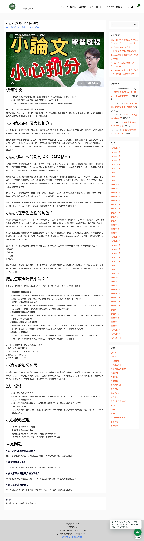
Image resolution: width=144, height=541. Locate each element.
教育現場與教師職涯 (119, 401)
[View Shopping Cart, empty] (137, 7)
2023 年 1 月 (116, 310)
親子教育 (114, 422)
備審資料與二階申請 (19, 27)
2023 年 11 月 (116, 269)
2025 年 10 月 (116, 185)
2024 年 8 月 (116, 241)
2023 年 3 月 (116, 302)
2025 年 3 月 (116, 213)
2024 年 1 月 (116, 261)
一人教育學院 (116, 365)
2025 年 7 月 (116, 197)
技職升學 (114, 397)
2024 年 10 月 (116, 233)
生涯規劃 (114, 414)
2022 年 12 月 (116, 314)
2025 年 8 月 (116, 193)
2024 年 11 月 (116, 229)
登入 (18, 503)
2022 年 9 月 (116, 326)
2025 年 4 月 (116, 209)
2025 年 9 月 (116, 189)
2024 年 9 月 (116, 237)
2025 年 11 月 (116, 180)
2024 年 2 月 (116, 257)
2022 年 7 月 (116, 334)
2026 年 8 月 (116, 148)
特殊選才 (114, 409)
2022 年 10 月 (116, 322)
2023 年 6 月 (116, 290)
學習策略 (114, 389)
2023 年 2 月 (116, 306)
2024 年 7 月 (116, 245)
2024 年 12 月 (116, 225)
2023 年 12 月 (116, 265)
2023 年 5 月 (116, 294)
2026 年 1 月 (116, 172)
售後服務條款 (77, 537)
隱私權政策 (65, 537)
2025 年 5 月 (116, 205)
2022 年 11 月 (116, 318)
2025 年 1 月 (116, 221)
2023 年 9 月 (116, 278)
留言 (8, 27)
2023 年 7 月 (116, 286)
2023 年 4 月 (116, 298)
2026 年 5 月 (116, 160)
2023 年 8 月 (116, 282)
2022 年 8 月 (116, 330)
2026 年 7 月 (116, 152)
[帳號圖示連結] (132, 7)
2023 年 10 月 (116, 273)
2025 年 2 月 (116, 217)
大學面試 (114, 381)
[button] (102, 7)
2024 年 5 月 (116, 253)
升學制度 (114, 373)
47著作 (113, 357)
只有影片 (114, 377)
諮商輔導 (114, 426)
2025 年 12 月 (116, 176)
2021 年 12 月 (116, 338)
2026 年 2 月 (116, 168)
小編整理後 (115, 393)
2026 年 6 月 (116, 156)
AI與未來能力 (116, 361)
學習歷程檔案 (33, 27)
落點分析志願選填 (118, 418)
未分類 (113, 405)
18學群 (113, 353)
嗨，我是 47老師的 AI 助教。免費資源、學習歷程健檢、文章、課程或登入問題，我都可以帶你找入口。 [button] (125, 524)
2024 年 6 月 (116, 249)
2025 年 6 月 (116, 201)
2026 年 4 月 (116, 164)
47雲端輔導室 (34, 5)
